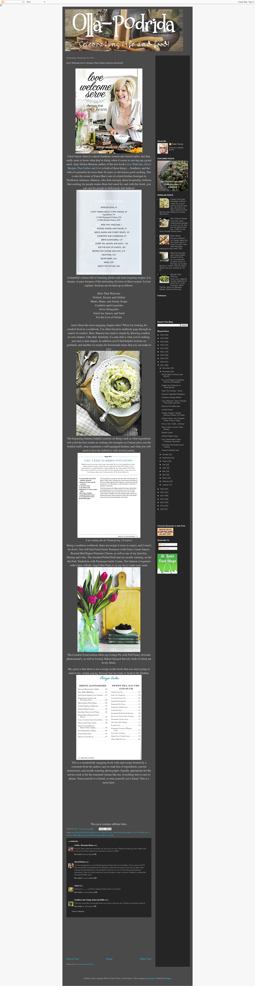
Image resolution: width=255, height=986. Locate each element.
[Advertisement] (109, 937)
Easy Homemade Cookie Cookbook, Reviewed (171, 440)
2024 (162, 342)
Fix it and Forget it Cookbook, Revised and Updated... (173, 381)
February (166, 481)
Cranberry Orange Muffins (171, 397)
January (165, 485)
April (164, 475)
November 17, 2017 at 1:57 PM (85, 906)
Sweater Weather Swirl (170, 450)
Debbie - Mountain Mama (83, 845)
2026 (162, 335)
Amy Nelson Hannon (80, 832)
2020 (162, 355)
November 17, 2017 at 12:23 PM (85, 892)
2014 (162, 496)
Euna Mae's (128, 832)
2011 (162, 506)
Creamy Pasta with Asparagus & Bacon (178, 200)
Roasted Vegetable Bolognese (173, 394)
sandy (76, 886)
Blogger (168, 978)
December (166, 368)
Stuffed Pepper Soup (170, 436)
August (165, 461)
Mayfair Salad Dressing (175, 275)
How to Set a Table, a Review (173, 424)
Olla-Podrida (94, 835)
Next (185, 176)
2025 (162, 338)
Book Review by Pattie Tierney (100, 832)
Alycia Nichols (79, 862)
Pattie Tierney (177, 144)
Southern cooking (107, 835)
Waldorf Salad (167, 433)
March (165, 478)
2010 (162, 509)
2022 (162, 348)
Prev (160, 176)
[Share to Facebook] (107, 829)
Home (109, 958)
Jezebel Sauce (167, 410)
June (164, 468)
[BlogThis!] (102, 829)
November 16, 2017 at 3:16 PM (85, 854)
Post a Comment (78, 911)
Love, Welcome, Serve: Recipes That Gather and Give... (174, 402)
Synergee (151, 978)
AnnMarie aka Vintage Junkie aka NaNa (89, 900)
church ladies (118, 832)
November (166, 372)
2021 (162, 352)
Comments (165, 548)
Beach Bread (175, 236)
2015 (162, 492)
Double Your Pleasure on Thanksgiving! (171, 386)
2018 (162, 362)
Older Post (145, 958)
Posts (163, 544)
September (166, 458)
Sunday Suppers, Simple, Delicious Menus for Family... (174, 414)
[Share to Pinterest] (110, 829)
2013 (162, 499)
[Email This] (100, 829)
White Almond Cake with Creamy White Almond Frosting (178, 255)
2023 (162, 345)
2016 (162, 489)
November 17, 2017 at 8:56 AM (85, 878)
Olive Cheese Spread (178, 219)
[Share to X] (105, 829)
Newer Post (72, 958)
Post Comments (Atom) (85, 964)
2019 (162, 358)
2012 (162, 502)
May (164, 471)
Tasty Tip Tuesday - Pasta (172, 391)
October (165, 455)
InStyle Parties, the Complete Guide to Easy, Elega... (173, 419)
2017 (162, 365)
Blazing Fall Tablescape (171, 406)
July (164, 465)
